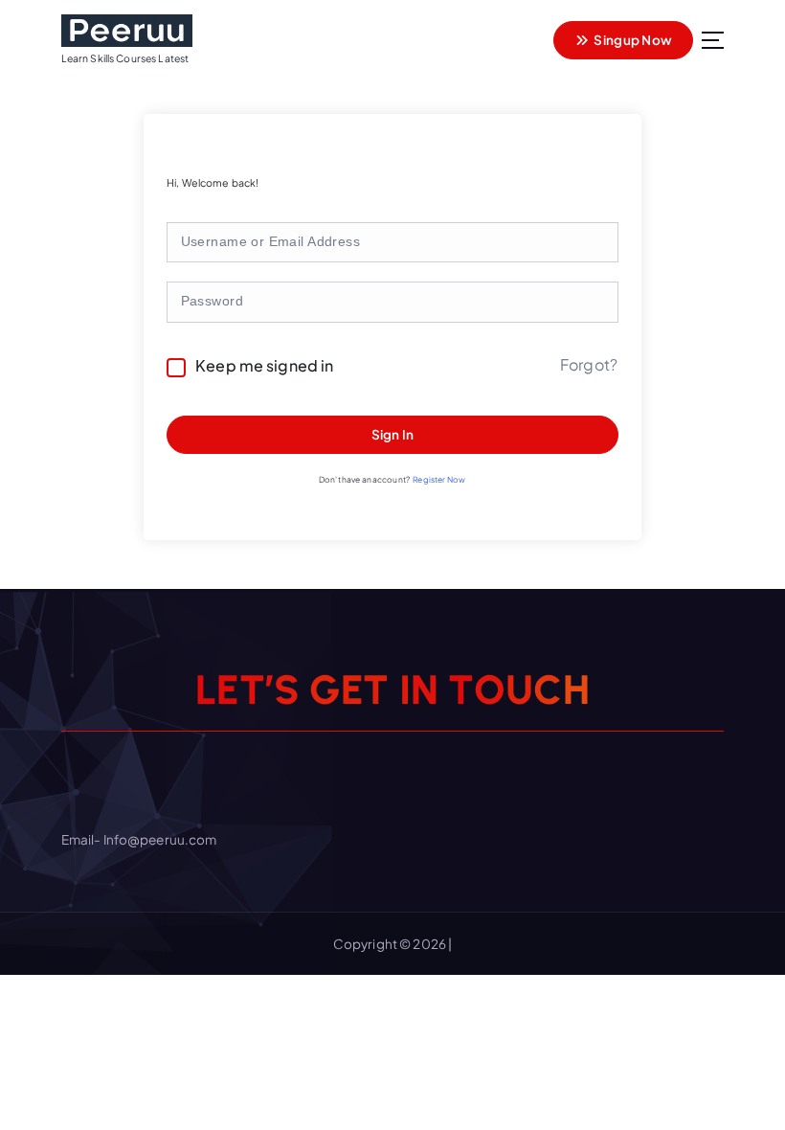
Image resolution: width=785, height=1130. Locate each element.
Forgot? (588, 364)
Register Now (439, 479)
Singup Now (632, 40)
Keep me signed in (264, 365)
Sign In (393, 434)
